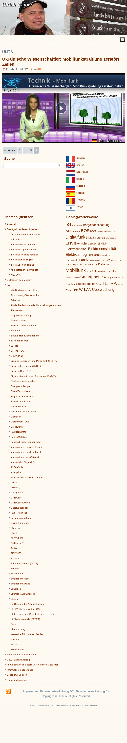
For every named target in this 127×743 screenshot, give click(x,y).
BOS (85, 230)
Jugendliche (115, 260)
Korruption (16, 472)
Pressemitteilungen (17, 680)
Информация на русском (24, 269)
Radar (14, 548)
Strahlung (70, 284)
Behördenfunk (72, 231)
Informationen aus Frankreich (26, 452)
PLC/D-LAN (17, 538)
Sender (77, 278)
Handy (83, 260)
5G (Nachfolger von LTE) (24, 290)
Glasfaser (16, 416)
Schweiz (69, 278)
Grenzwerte (17, 426)
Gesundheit (104, 255)
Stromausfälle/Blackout (23, 593)
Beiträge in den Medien (19, 280)
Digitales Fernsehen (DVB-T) (26, 366)
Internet (102, 260)
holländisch (16, 239)
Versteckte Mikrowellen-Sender (27, 634)
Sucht (98, 284)
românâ (81, 199)
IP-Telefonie (17, 467)
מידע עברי (16, 275)
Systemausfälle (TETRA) (27, 619)
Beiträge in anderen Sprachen (22, 229)
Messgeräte (17, 492)
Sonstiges (16, 588)
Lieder (14, 482)
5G (68, 224)
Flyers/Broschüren (20, 391)
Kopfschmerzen (80, 264)
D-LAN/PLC (17, 356)
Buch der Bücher (19, 340)
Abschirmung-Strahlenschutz (26, 295)
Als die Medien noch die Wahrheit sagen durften (36, 305)
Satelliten (15, 558)
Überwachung (18, 629)
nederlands (82, 171)
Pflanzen (15, 528)
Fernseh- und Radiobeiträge (22, 654)
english (80, 165)
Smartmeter (17, 573)
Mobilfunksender (19, 507)
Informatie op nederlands (24, 249)
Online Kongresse (20, 523)
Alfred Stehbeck (91, 705)
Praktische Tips (18, 543)
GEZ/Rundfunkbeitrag (18, 659)
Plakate (14, 533)
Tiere (13, 624)
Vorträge (15, 639)
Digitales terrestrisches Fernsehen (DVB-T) (33, 376)
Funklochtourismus (20, 401)
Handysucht (94, 260)
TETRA (109, 283)
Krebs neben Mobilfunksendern (27, 477)
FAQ (9, 285)
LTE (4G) (15, 487)
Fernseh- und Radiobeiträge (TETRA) (34, 614)
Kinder (68, 264)
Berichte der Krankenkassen (29, 604)
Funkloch (93, 254)
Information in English (22, 259)
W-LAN (14, 644)
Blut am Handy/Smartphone (25, 335)
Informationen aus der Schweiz (27, 447)
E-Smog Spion (110, 238)
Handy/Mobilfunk (19, 437)
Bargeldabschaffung (21, 315)
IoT (108, 260)
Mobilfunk (75, 270)
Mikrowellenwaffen (20, 502)
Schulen (15, 568)
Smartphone (91, 277)
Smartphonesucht (20, 578)
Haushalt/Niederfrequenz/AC (26, 442)
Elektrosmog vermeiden (23, 381)
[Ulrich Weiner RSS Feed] (8, 691)
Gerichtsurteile (18, 406)
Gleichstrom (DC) (20, 421)
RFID (88, 271)
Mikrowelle (16, 497)
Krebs (101, 264)
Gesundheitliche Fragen (23, 411)
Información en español (23, 244)
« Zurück (9, 150)
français (81, 158)
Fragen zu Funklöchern (23, 396)
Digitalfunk (75, 237)
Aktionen (15, 300)
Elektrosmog (76, 254)
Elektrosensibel (76, 249)
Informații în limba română (24, 254)
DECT (93, 231)
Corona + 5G (17, 350)
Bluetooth (16, 330)
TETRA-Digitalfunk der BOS (25, 609)
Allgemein (12, 224)
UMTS (75, 290)
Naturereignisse (19, 512)
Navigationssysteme (21, 518)
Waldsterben (17, 649)
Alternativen (17, 310)
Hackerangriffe (18, 431)
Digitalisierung (95, 237)
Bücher (14, 345)
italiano (80, 178)
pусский (80, 185)
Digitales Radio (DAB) (22, 371)
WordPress (43, 705)
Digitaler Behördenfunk (106, 231)
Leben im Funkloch (17, 674)
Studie (80, 284)
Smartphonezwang (20, 583)
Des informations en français (26, 234)
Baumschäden (18, 320)
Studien (15, 599)
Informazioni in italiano (22, 264)
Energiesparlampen (21, 386)
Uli (39, 69)
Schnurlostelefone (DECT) (24, 563)
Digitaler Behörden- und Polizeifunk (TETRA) (34, 361)
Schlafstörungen (99, 271)
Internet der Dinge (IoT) (23, 462)
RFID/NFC (16, 553)
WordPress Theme (59, 705)
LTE (108, 264)
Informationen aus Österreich (26, 457)
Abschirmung (77, 225)
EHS (69, 243)
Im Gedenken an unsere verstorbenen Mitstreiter (32, 664)
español (80, 192)
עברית (80, 206)
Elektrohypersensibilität (90, 243)
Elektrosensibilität (102, 249)
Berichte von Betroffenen (24, 325)
